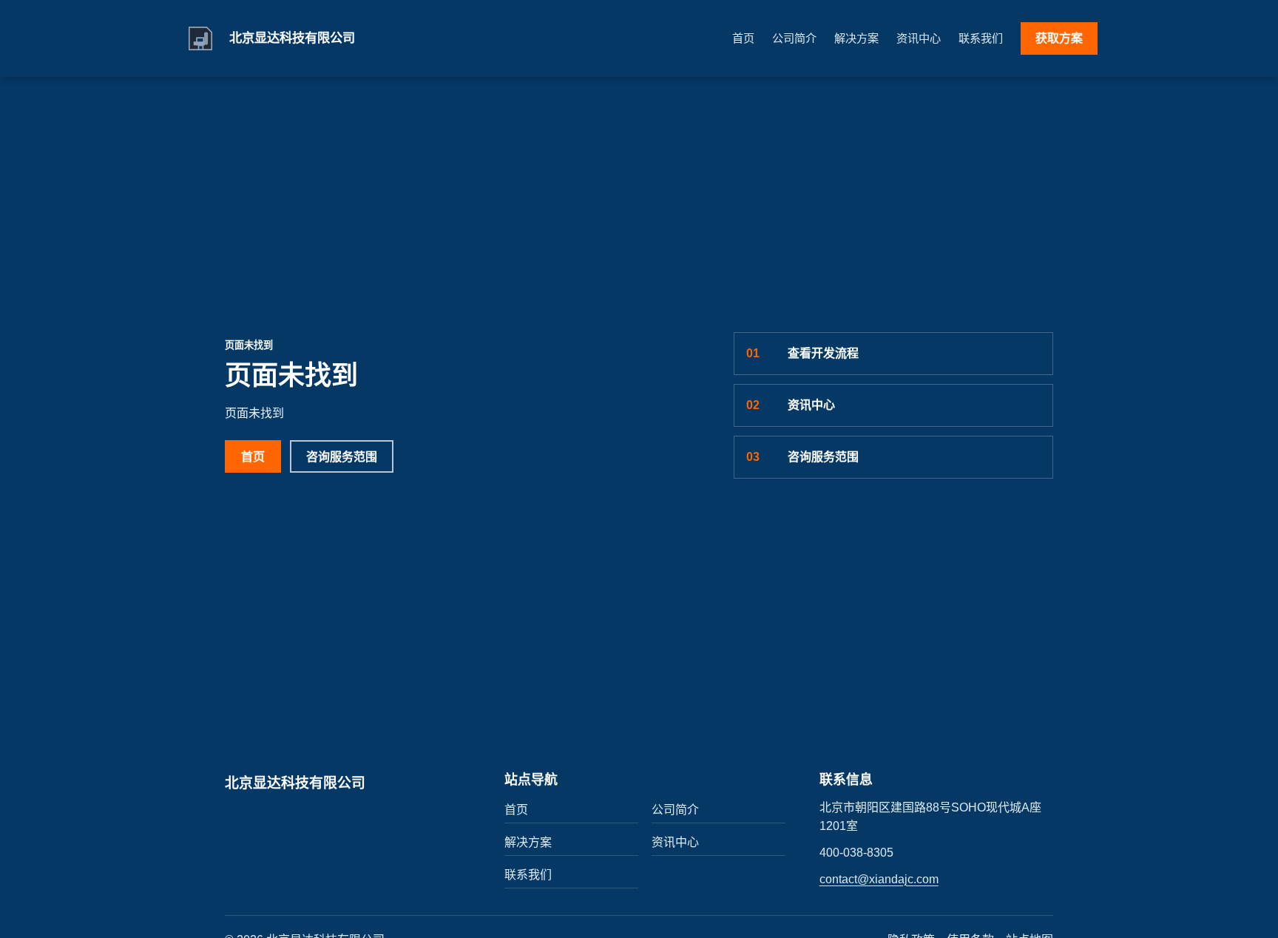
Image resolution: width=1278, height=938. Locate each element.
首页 (743, 38)
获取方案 (1059, 38)
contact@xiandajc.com (879, 879)
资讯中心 (918, 38)
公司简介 (794, 38)
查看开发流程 (802, 353)
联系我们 (980, 38)
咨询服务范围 (341, 457)
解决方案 (856, 38)
